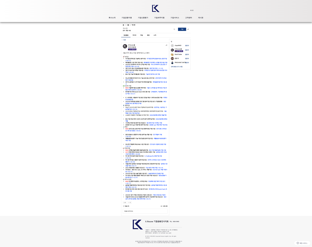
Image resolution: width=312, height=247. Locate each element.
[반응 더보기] (129, 202)
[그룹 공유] (188, 29)
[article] (145, 129)
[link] (125, 35)
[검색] (174, 29)
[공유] (166, 45)
